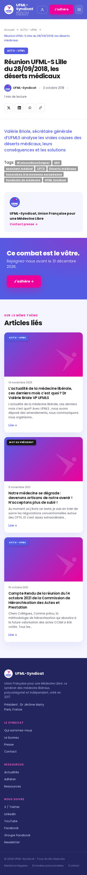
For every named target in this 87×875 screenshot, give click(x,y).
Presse (9, 744)
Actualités (11, 772)
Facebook (11, 828)
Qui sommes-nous (18, 730)
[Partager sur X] (8, 107)
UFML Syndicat (55, 180)
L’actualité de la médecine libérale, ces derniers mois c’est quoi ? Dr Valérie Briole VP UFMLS (40, 393)
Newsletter (12, 842)
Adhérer (10, 779)
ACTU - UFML (28, 30)
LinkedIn (10, 814)
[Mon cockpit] (42, 10)
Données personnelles (48, 865)
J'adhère (61, 9)
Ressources (12, 786)
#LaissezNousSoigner (33, 163)
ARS (57, 163)
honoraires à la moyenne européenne (34, 174)
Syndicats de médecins (23, 180)
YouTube (11, 821)
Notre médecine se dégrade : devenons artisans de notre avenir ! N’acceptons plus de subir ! (40, 498)
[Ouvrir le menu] (79, 9)
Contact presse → (24, 224)
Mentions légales (16, 865)
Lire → (12, 425)
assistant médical (19, 168)
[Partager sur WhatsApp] (29, 107)
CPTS (41, 168)
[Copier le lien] (40, 107)
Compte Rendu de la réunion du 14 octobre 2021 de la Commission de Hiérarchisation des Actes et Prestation (39, 600)
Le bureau (11, 737)
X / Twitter (12, 807)
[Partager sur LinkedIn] (19, 107)
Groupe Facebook (17, 835)
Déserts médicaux (62, 168)
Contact (10, 751)
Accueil (9, 30)
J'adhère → (24, 281)
